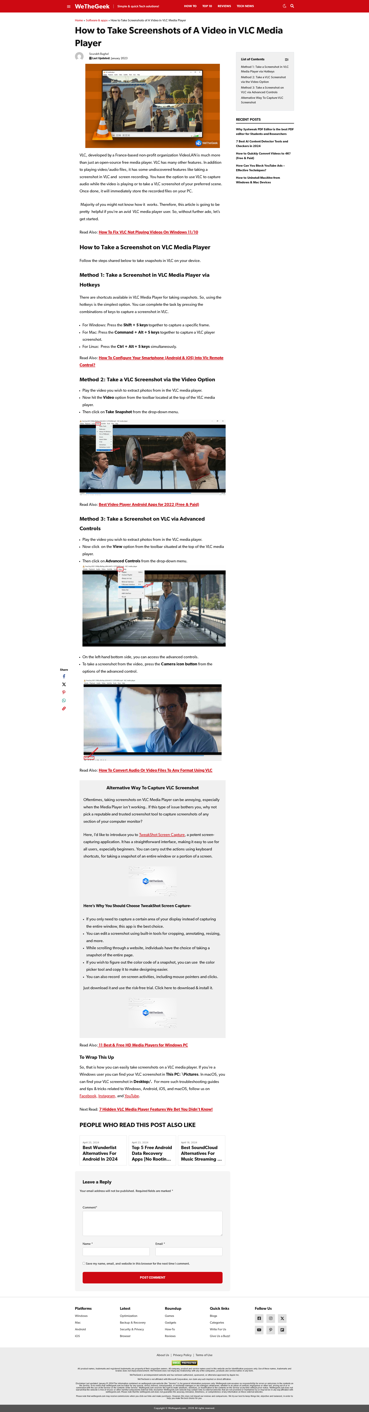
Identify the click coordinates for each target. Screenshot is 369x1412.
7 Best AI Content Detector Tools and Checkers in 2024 (262, 144)
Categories (217, 1322)
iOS (77, 1336)
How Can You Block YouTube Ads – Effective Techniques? (260, 168)
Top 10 (207, 6)
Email (160, 1244)
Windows (81, 1316)
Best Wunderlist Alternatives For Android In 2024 (100, 1154)
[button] (285, 7)
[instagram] (270, 1318)
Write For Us (218, 1329)
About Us (163, 1355)
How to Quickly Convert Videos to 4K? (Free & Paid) (263, 156)
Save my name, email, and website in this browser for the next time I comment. (138, 1263)
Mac (78, 1322)
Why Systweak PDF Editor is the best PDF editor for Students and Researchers (265, 131)
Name (88, 1244)
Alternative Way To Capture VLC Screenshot (262, 100)
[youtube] (259, 1330)
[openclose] (68, 7)
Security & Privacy (132, 1329)
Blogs (213, 1316)
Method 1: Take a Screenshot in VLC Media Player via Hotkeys (265, 69)
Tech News (245, 6)
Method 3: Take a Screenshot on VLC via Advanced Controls (262, 90)
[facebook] (64, 676)
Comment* (90, 1207)
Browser (125, 1336)
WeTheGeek (92, 7)
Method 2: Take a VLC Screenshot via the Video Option (263, 79)
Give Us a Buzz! (220, 1336)
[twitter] (64, 684)
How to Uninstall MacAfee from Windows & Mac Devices (258, 180)
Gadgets (170, 1322)
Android (80, 1329)
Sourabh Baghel (99, 54)
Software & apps (97, 20)
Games (169, 1316)
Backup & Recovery (133, 1322)
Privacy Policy (182, 1355)
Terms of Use (204, 1355)
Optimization (128, 1316)
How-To (170, 1329)
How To (190, 6)
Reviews (224, 6)
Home (79, 20)
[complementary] (64, 709)
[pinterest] (64, 692)
